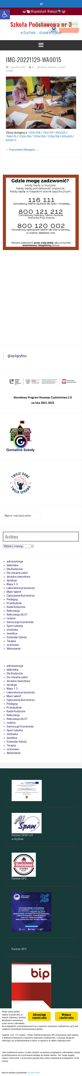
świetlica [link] (12, 633)
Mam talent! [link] (14, 591)
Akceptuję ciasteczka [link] (39, 1016)
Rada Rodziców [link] (16, 606)
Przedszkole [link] (14, 603)
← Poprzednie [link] (14, 149)
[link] (5, 14)
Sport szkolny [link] (15, 625)
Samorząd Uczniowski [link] (20, 622)
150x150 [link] (48, 132)
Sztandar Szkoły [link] (17, 637)
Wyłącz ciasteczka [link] (66, 1016)
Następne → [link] (31, 149)
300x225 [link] (60, 132)
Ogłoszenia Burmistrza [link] (21, 595)
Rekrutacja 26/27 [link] (17, 614)
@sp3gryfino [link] (17, 356)
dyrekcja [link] (12, 580)
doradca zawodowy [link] (18, 576)
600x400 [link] (67, 136)
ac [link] (32, 67)
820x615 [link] (11, 140)
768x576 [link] (11, 136)
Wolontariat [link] (14, 648)
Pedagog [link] (12, 599)
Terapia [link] (11, 641)
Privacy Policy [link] (34, 1073)
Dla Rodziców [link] (15, 569)
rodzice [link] (11, 618)
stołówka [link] (12, 629)
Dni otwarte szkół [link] (17, 572)
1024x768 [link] (34, 132)
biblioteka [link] (12, 565)
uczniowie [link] (13, 644)
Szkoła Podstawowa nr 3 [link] (41, 24)
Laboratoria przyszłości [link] (21, 588)
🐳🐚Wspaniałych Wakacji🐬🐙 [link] (44, 11)
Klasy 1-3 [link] (12, 584)
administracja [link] (15, 561)
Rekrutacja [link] (13, 610)
